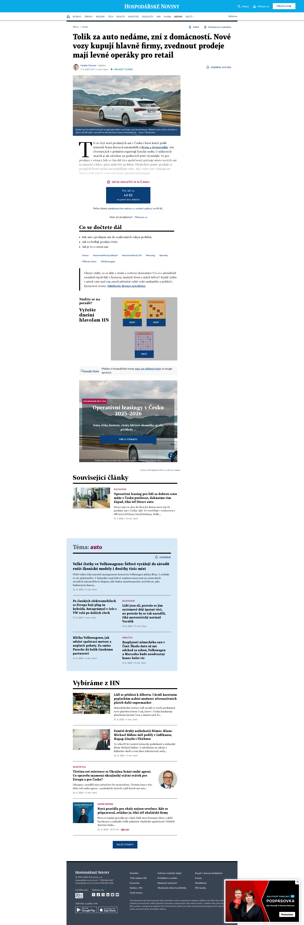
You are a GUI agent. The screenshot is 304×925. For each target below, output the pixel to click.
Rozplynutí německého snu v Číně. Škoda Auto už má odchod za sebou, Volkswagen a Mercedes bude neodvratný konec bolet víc (144, 650)
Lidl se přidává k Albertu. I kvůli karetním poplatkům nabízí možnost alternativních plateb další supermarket (145, 699)
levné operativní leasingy (133, 173)
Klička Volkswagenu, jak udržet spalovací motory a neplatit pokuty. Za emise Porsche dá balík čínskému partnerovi (93, 645)
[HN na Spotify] (112, 894)
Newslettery (201, 883)
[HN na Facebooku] (98, 894)
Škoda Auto (150, 133)
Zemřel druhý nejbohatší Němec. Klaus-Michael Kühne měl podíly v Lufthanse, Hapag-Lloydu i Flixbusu (143, 735)
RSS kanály (200, 888)
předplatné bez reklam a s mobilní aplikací (130, 208)
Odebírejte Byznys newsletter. (126, 286)
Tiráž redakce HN (138, 878)
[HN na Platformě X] (93, 894)
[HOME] (68, 17)
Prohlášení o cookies (167, 878)
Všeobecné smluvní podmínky (172, 888)
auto (96, 547)
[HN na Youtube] (117, 894)
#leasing (150, 255)
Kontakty (134, 873)
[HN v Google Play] (86, 910)
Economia (134, 883)
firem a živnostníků (155, 147)
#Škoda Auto (89, 261)
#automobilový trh (132, 255)
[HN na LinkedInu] (107, 894)
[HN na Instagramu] (103, 894)
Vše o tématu (128, 439)
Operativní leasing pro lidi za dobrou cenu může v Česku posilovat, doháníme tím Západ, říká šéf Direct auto (145, 498)
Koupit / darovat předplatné (208, 873)
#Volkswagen (108, 261)
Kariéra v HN (136, 888)
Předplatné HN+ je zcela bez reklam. (164, 470)
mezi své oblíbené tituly (148, 368)
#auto (85, 255)
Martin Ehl (79, 766)
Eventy (198, 878)
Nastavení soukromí (167, 883)
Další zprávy (125, 844)
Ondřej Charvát (88, 65)
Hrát (132, 322)
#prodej (163, 255)
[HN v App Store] (107, 910)
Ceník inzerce (136, 893)
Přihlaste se (141, 217)
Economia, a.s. (95, 877)
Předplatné (284, 6)
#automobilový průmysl (105, 255)
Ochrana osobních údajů (169, 873)
